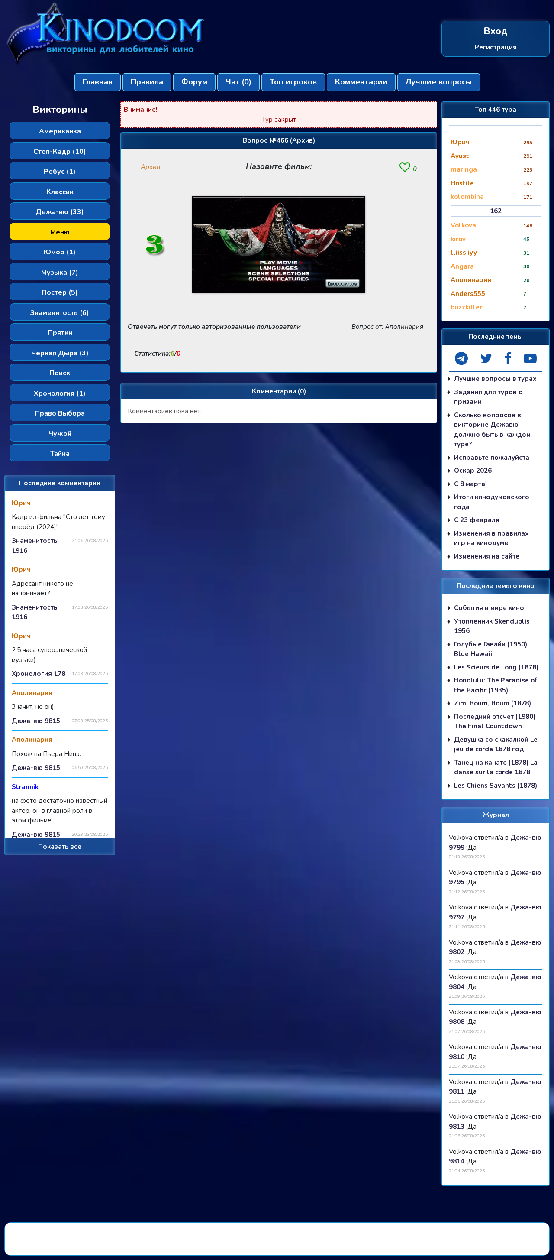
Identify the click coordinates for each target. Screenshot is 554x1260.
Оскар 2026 (473, 470)
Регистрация (496, 47)
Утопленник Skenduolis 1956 (492, 626)
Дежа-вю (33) (59, 212)
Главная (98, 82)
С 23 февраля (476, 520)
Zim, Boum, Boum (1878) (492, 703)
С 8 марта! (470, 484)
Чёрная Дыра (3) (60, 353)
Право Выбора (60, 413)
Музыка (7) (59, 272)
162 (496, 211)
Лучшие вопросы (439, 82)
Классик (60, 192)
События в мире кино (489, 608)
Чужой (59, 433)
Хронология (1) (60, 393)
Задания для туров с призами (488, 397)
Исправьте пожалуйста (491, 457)
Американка (60, 131)
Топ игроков (293, 82)
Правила (147, 82)
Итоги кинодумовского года (491, 502)
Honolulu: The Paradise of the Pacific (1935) (495, 685)
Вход (495, 31)
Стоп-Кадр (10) (59, 151)
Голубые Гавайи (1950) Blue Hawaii (490, 649)
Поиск (59, 373)
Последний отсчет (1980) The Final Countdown (494, 721)
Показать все (59, 846)
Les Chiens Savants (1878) (495, 785)
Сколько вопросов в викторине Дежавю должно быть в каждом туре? (492, 430)
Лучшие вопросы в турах (495, 378)
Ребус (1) (60, 171)
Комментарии (361, 82)
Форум (194, 82)
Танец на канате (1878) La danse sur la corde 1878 (496, 767)
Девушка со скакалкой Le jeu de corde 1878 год (496, 744)
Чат (238, 82)
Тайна (60, 453)
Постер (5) (60, 292)
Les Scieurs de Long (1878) (496, 667)
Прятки (60, 333)
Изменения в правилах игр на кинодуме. (491, 538)
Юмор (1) (60, 252)
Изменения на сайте (486, 556)
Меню (60, 232)
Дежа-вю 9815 (36, 721)
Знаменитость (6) (59, 313)
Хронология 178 (38, 673)
